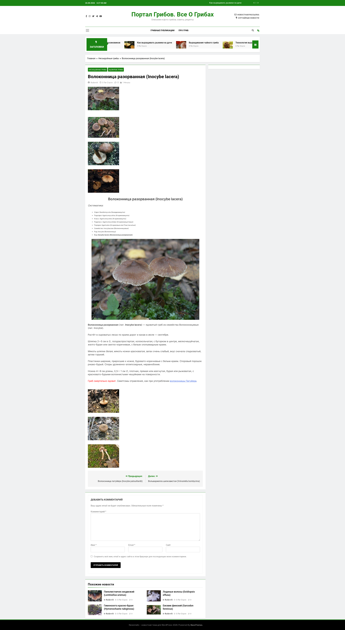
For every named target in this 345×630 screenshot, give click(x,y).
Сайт (168, 545)
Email (131, 545)
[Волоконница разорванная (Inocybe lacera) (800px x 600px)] (103, 192)
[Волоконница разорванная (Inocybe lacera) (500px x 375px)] (103, 412)
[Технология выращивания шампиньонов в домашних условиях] (252, 46)
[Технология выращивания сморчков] (198, 46)
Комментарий (98, 511)
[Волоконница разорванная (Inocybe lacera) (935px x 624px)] (103, 137)
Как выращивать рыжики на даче (124, 42)
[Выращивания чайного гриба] (151, 46)
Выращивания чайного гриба (228, 3)
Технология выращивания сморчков (224, 42)
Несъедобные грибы (97, 69)
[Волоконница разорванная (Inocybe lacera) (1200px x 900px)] (103, 164)
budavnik (94, 82)
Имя (93, 545)
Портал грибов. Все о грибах (172, 14)
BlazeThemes (196, 625)
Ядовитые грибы (116, 69)
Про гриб (183, 30)
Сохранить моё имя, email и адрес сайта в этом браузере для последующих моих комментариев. (140, 556)
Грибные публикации (163, 30)
